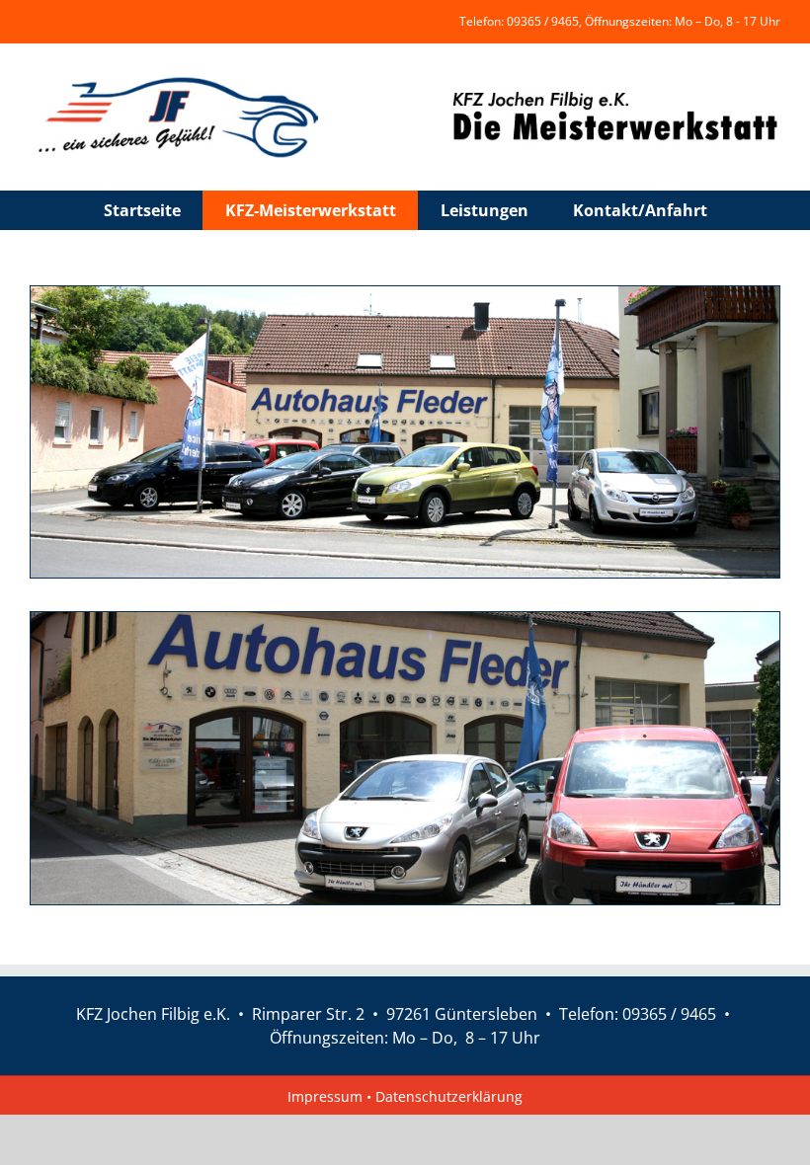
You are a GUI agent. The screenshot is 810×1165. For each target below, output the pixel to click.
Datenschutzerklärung (449, 1096)
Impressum (326, 1096)
